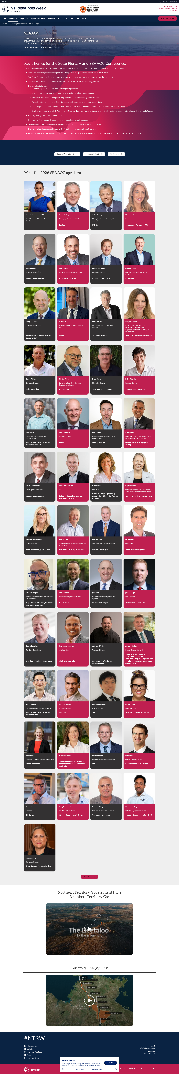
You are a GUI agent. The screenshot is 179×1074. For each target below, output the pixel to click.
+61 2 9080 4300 (149, 1054)
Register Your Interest (65, 154)
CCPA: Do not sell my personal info (142, 1069)
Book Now (166, 18)
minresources (32, 1046)
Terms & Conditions (120, 1069)
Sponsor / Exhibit (92, 154)
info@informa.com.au (147, 1048)
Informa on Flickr (33, 1058)
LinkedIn (30, 1049)
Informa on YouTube (34, 1052)
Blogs (29, 1055)
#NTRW (34, 1038)
